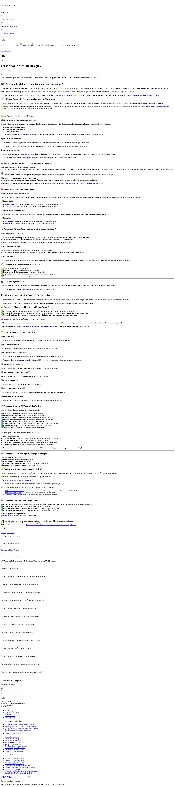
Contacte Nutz (8, 515)
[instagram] (7, 777)
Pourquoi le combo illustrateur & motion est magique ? (22, 771)
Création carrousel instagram (14, 751)
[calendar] (29, 777)
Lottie (27, 360)
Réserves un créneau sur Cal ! (10, 691)
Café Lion (47, 146)
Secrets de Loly (10, 204)
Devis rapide (71, 45)
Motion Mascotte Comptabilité (14, 742)
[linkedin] (4, 777)
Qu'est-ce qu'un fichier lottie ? (14, 758)
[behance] (19, 777)
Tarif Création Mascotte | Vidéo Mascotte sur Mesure (22, 728)
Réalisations (26, 45)
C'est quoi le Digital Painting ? (14, 764)
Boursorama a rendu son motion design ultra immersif (35, 326)
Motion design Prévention (13, 740)
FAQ (63, 45)
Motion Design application (13, 744)
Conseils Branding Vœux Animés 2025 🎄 (19, 773)
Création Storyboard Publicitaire (15, 748)
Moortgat (70, 95)
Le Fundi (8, 206)
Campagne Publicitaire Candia (14, 749)
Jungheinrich (9, 221)
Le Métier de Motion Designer (14, 762)
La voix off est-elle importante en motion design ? (21, 767)
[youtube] (9, 777)
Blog (45, 45)
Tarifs (51, 45)
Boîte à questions (10, 717)
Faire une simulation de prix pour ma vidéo (17, 480)
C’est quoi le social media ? (13, 769)
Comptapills (26, 157)
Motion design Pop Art (12, 737)
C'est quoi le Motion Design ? (14, 760)
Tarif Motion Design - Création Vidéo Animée (19, 724)
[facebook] (2, 777)
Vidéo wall (37, 45)
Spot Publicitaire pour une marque (16, 746)
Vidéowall (8, 714)
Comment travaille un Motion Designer (17, 765)
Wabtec (7, 223)
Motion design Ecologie (12, 739)
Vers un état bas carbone (20, 134)
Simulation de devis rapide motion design (18, 730)
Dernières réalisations (12, 712)
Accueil (16, 45)
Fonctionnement (10, 716)
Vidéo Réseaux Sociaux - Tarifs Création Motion (20, 726)
